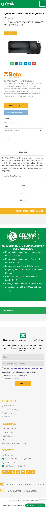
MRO (19, 22)
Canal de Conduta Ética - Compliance (25, 484)
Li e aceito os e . (23, 368)
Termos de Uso (19, 368)
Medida (7, 119)
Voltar (10, 33)
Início (4, 22)
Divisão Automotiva (20, 376)
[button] (42, 4)
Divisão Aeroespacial (10, 378)
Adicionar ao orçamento (16, 112)
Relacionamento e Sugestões (22, 491)
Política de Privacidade (34, 368)
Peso (6, 126)
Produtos (12, 22)
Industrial (6, 376)
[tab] (23, 152)
